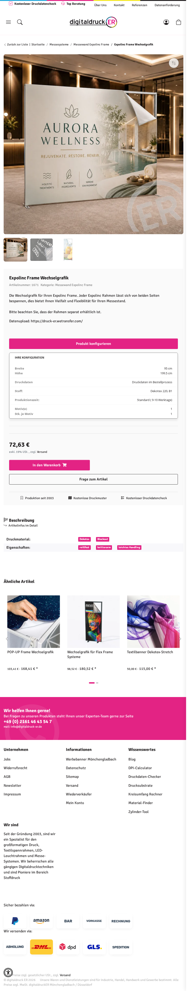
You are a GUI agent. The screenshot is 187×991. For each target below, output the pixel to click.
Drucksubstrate (140, 785)
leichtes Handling (129, 547)
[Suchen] (20, 22)
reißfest (84, 547)
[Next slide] (180, 639)
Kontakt (119, 5)
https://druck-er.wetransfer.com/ (57, 321)
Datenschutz (76, 768)
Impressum (12, 794)
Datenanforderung (167, 5)
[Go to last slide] (7, 639)
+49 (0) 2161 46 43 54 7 (28, 721)
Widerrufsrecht (15, 768)
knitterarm (104, 547)
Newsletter (12, 785)
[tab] (92, 683)
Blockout (102, 539)
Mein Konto (75, 803)
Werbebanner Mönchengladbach (91, 759)
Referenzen (139, 5)
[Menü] (8, 22)
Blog (131, 759)
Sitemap (72, 776)
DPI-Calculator (140, 768)
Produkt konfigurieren (93, 343)
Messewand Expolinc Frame (73, 285)
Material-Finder (140, 803)
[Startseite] (93, 22)
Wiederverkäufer (79, 794)
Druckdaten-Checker (144, 776)
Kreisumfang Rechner (145, 794)
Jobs (7, 759)
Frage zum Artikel (93, 479)
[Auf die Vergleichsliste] (174, 63)
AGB (7, 776)
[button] (166, 22)
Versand (42, 452)
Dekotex (84, 539)
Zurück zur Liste (17, 44)
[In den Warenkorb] (7, 51)
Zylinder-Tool (138, 812)
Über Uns (100, 5)
